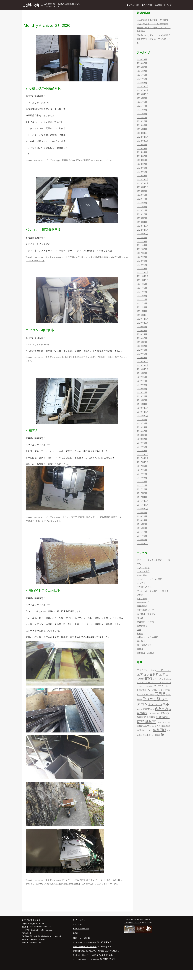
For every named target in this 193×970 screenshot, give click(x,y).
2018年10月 (142, 415)
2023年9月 (142, 191)
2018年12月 (142, 407)
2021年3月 (142, 303)
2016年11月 (142, 504)
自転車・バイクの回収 (147, 637)
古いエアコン (155, 704)
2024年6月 (142, 156)
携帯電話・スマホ (145, 621)
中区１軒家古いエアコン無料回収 (152, 23)
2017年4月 (142, 485)
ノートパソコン (69, 256)
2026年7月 (142, 59)
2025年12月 (142, 86)
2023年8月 (142, 194)
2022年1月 (142, 268)
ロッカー (122, 879)
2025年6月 (142, 109)
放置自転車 (161, 726)
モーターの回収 (144, 602)
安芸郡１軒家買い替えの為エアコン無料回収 (88, 951)
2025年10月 (142, 94)
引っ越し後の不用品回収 (43, 88)
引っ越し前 (153, 726)
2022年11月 (142, 229)
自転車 (145, 735)
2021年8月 (142, 287)
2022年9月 (142, 237)
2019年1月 (142, 404)
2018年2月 (142, 446)
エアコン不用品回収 (40, 330)
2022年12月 (142, 225)
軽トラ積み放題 (144, 645)
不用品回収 (142, 606)
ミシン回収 (142, 598)
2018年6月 (142, 431)
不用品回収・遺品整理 (153, 5)
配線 (66, 883)
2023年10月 (142, 187)
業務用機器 (142, 625)
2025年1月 (142, 129)
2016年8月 (142, 516)
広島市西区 (163, 717)
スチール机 (112, 879)
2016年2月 (142, 539)
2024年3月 (142, 167)
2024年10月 (142, 140)
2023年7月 (142, 198)
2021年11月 (142, 276)
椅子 (33, 883)
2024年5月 (142, 160)
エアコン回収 (134, 5)
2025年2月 (142, 125)
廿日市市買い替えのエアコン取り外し (86, 959)
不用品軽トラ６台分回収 (43, 590)
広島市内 (161, 709)
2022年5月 (142, 253)
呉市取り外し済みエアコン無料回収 (154, 35)
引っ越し (141, 617)
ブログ (168, 5)
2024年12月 (142, 133)
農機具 (140, 648)
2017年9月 (142, 466)
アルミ (140, 670)
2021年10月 (142, 280)
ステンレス (166, 679)
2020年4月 (142, 346)
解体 (61, 883)
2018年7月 (142, 427)
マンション (152, 689)
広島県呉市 (105, 517)
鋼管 (71, 883)
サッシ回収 (142, 575)
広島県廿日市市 (162, 722)
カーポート (100, 879)
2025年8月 (142, 101)
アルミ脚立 (80, 879)
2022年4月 (142, 256)
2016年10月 (142, 508)
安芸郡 (139, 709)
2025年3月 (142, 121)
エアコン (90, 879)
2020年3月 (142, 349)
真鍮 (169, 730)
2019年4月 (142, 392)
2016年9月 (142, 512)
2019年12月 (142, 361)
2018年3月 (142, 442)
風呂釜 (77, 883)
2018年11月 (142, 411)
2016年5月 (142, 528)
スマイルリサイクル (102, 160)
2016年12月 (142, 500)
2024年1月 (142, 175)
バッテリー (142, 583)
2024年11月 (142, 136)
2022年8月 (142, 241)
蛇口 (56, 883)
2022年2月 (142, 264)
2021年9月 (142, 284)
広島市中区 (148, 709)
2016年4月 (142, 531)
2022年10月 (142, 233)
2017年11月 (142, 458)
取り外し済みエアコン (79, 357)
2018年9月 (142, 419)
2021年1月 (142, 311)
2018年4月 (142, 439)
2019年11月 (142, 365)
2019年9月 (142, 373)
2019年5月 (142, 388)
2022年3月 (142, 260)
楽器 (139, 629)
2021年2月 (142, 307)
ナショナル (141, 683)
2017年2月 (142, 493)
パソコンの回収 (144, 586)
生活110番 (144, 919)
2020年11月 (142, 318)
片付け (140, 633)
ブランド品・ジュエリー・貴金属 (152, 590)
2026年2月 (142, 78)
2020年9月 (142, 326)
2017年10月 (142, 462)
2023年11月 (142, 183)
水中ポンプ (41, 883)
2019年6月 (142, 384)
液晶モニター (117, 517)
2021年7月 (142, 291)
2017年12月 (142, 454)
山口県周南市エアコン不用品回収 (152, 19)
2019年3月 (142, 396)
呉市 (71, 160)
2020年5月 (142, 342)
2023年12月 (142, 179)
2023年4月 (142, 210)
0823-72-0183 (35, 927)
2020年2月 (142, 353)
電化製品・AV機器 (145, 652)
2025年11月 (142, 90)
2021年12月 (142, 272)
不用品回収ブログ (145, 610)
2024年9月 (142, 144)
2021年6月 (142, 295)
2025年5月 (142, 113)
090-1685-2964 (46, 927)
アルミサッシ (68, 879)
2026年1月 (142, 82)
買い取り (141, 641)
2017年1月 (142, 497)
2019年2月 (142, 400)
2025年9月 (142, 98)
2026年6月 (142, 63)
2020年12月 (142, 315)
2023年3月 (142, 214)
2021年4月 (142, 299)
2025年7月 (142, 105)
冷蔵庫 (139, 699)
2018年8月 (142, 423)
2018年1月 (142, 450)
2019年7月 (142, 380)
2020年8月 (142, 330)
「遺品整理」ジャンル (132, 922)
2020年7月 (142, 334)
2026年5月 (142, 67)
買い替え (152, 735)
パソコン (81, 256)
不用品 (65, 160)
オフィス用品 (143, 571)
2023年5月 (142, 206)
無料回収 (159, 730)
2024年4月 (142, 163)
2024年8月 (142, 148)
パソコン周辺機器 (94, 256)
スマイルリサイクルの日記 (149, 579)
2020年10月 (142, 322)
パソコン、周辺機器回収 (43, 229)
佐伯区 (168, 695)
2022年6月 (142, 249)
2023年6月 (142, 202)
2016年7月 (142, 520)
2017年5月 (142, 481)
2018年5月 (142, 435)
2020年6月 (142, 338)
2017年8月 (142, 469)
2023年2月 (142, 218)
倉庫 (28, 883)
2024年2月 (142, 171)
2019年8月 (142, 376)
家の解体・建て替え (146, 614)
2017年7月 (142, 473)
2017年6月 (142, 477)
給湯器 (50, 883)
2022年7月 (142, 245)
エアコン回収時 (148, 674)
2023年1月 (142, 222)
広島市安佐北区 (154, 713)
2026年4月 (142, 71)
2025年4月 (142, 117)
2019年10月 (142, 369)
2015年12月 (142, 543)
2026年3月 (142, 74)
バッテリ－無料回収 (146, 686)
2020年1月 (142, 357)
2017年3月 (142, 489)
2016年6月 (142, 524)
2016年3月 (142, 535)
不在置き (32, 430)
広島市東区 (149, 717)
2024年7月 (142, 152)
